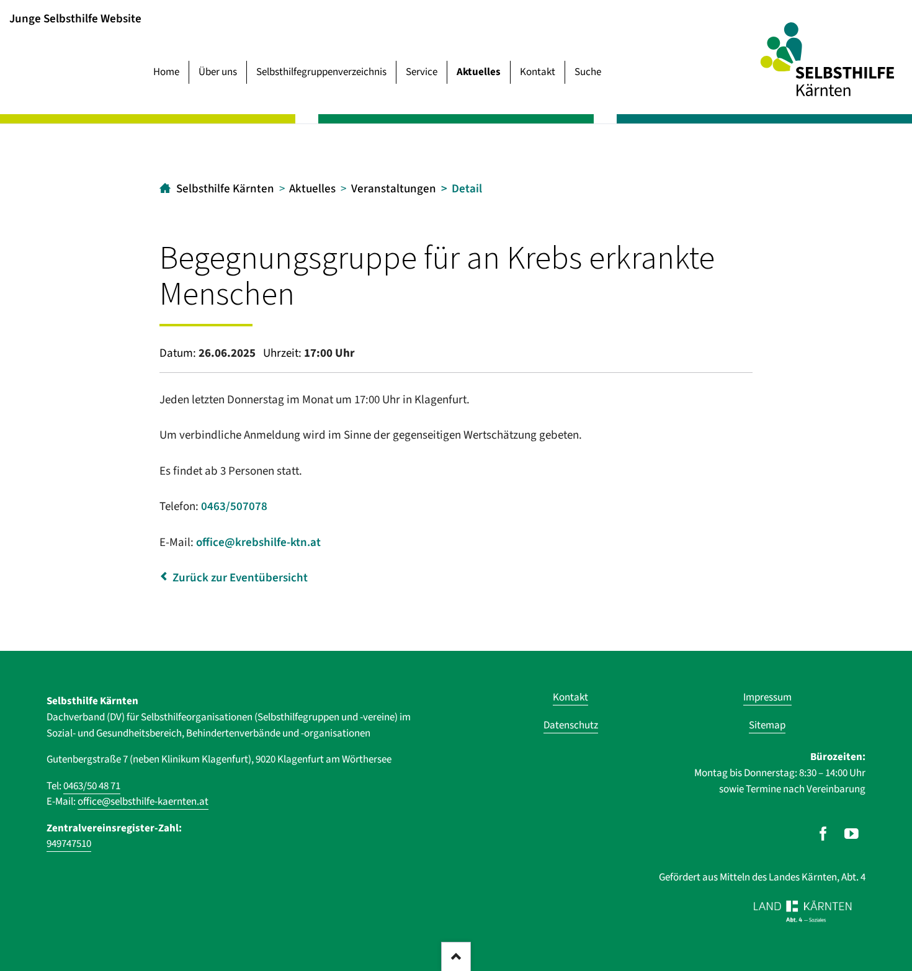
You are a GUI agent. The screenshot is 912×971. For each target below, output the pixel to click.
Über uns (218, 72)
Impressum (767, 697)
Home (166, 72)
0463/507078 (234, 506)
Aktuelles (479, 72)
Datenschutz (570, 725)
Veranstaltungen (393, 189)
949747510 (69, 843)
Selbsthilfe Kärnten (225, 189)
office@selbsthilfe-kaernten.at (143, 801)
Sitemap (767, 725)
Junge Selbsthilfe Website (75, 18)
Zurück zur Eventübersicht (240, 578)
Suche (587, 72)
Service (421, 72)
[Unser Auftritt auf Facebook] (823, 834)
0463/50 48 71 (91, 786)
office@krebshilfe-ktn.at (258, 542)
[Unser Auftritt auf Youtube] (851, 834)
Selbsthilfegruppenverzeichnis (321, 72)
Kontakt (537, 72)
